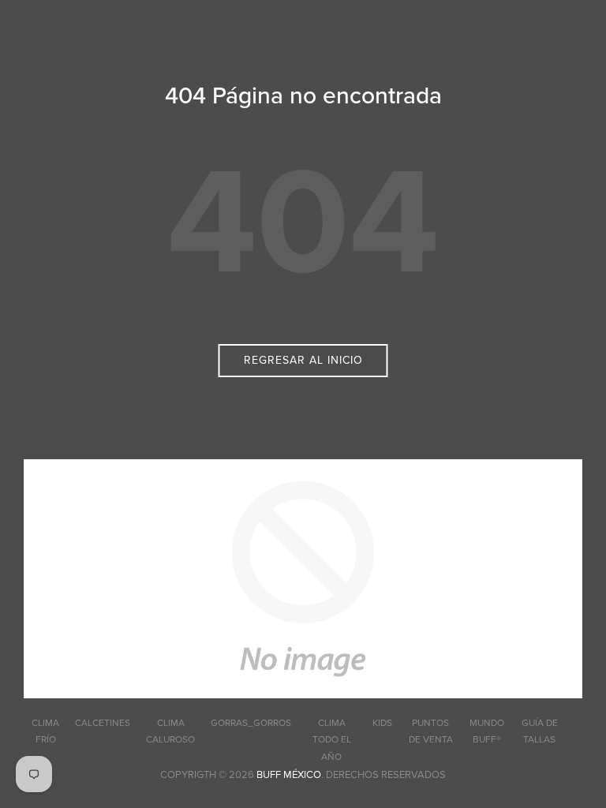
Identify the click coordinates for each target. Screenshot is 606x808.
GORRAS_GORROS (251, 722)
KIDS (382, 722)
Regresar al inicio (303, 360)
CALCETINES (102, 722)
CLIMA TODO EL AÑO (331, 739)
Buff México (288, 775)
